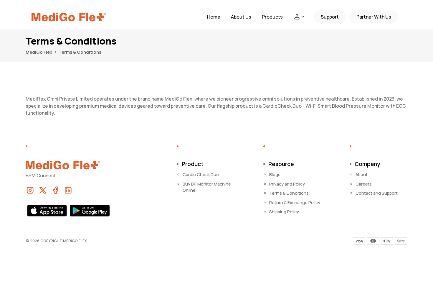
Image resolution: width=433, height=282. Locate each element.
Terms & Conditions (289, 193)
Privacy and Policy (287, 184)
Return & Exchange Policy (294, 202)
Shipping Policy (284, 211)
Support (330, 17)
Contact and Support (377, 193)
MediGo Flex (39, 52)
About (362, 174)
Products (272, 17)
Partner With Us (373, 17)
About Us (241, 17)
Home (213, 17)
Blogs (274, 174)
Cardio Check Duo (201, 174)
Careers (364, 184)
